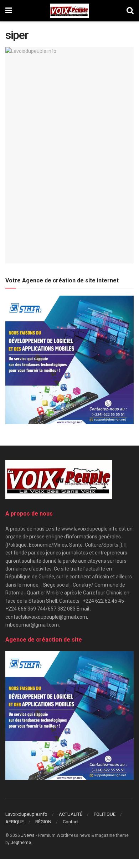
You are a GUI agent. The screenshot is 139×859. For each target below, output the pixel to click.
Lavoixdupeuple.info (26, 814)
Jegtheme (21, 842)
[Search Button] (130, 10)
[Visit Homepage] (69, 11)
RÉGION (43, 821)
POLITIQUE (104, 814)
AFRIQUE (14, 821)
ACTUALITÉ (70, 814)
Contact (71, 821)
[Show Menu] (8, 10)
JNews (28, 835)
